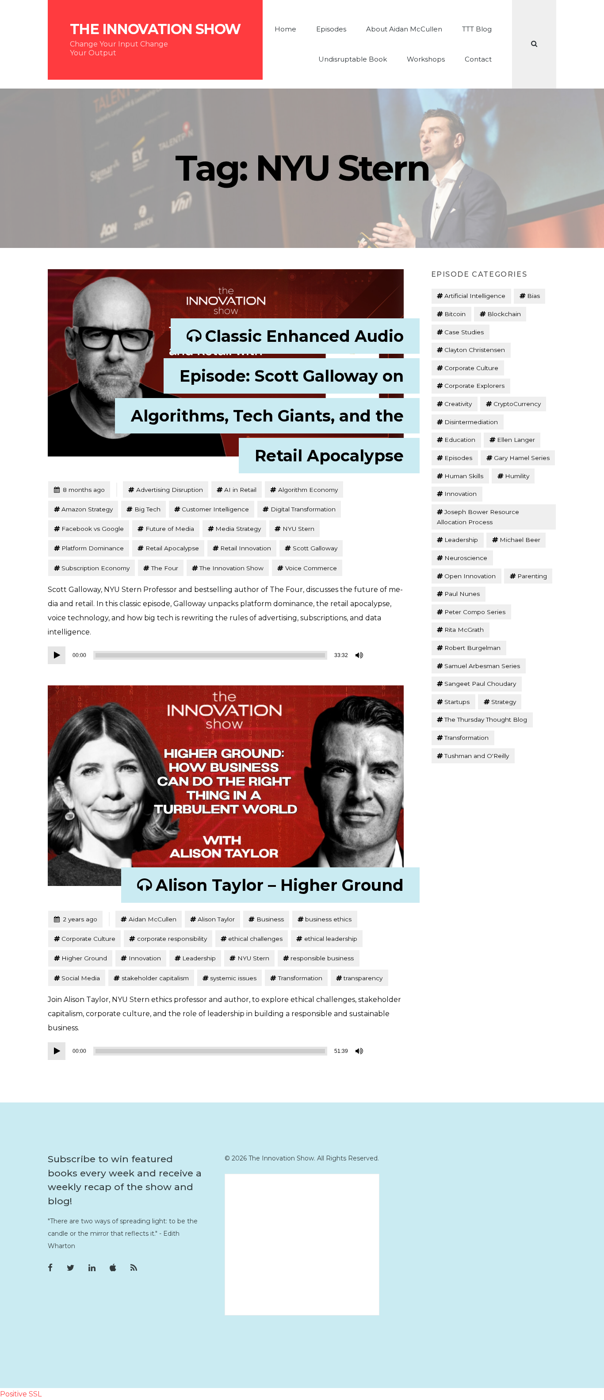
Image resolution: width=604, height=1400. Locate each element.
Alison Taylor (216, 919)
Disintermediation (471, 421)
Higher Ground (84, 958)
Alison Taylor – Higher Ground (280, 885)
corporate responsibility (172, 938)
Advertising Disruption (169, 489)
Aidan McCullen (152, 919)
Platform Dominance (92, 548)
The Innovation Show (155, 29)
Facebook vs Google (92, 528)
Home (285, 29)
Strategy (503, 701)
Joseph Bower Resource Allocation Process (478, 517)
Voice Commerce (311, 568)
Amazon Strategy (87, 509)
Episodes (331, 29)
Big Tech (147, 509)
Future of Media (169, 528)
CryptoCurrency (517, 403)
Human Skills (463, 476)
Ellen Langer (516, 439)
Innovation (145, 958)
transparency (363, 978)
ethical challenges (255, 938)
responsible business (322, 958)
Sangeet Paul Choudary (480, 683)
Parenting (532, 576)
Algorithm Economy (308, 489)
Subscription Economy (95, 568)
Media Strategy (238, 528)
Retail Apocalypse (172, 548)
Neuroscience (465, 557)
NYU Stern (298, 528)
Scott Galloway (315, 548)
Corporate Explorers (474, 385)
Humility (517, 476)
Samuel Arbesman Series (482, 665)
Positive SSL (21, 1394)
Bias (533, 295)
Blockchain (504, 313)
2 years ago (75, 919)
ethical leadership (330, 938)
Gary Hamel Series (522, 457)
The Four (164, 568)
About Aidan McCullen (404, 29)
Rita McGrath (464, 629)
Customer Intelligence (215, 509)
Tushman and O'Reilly (476, 755)
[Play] (56, 655)
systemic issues (233, 978)
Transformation (300, 978)
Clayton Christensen (474, 349)
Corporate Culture (88, 938)
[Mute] (360, 655)
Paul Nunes (462, 593)
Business (270, 919)
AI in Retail (240, 489)
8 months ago (79, 489)
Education (459, 439)
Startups (457, 701)
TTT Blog (477, 29)
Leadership (199, 958)
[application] (207, 655)
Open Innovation (470, 576)
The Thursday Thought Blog (485, 719)
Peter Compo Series (474, 611)
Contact (478, 59)
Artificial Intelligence (474, 295)
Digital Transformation (303, 509)
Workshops (426, 59)
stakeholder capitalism (155, 978)
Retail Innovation (245, 548)
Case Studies (464, 332)
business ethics (328, 919)
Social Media (80, 978)
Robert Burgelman (472, 647)
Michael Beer (520, 539)
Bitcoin (455, 313)
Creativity (458, 403)
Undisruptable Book (352, 59)
